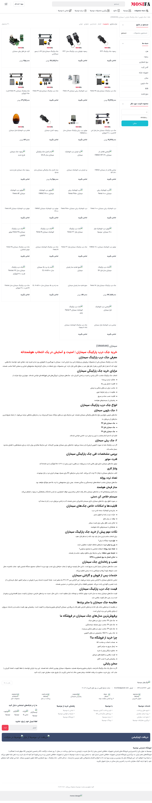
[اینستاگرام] (33, 713)
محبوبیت (106, 24)
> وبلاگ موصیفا (107, 720)
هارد (146, 51)
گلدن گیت (144, 67)
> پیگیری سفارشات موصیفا (141, 720)
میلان (146, 78)
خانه (149, 17)
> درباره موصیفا (107, 717)
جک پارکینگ (53, 758)
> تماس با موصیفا (69, 710)
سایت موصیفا (74, 754)
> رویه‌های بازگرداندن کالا (104, 713)
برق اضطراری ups (41, 758)
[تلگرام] (15, 713)
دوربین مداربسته (73, 758)
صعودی (86, 24)
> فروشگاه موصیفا (69, 717)
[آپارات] (24, 713)
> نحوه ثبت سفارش (143, 717)
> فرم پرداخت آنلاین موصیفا (103, 710)
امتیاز (99, 24)
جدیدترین (93, 24)
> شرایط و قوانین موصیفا (66, 713)
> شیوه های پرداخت (143, 710)
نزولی (81, 24)
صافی (135, 123)
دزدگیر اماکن (62, 758)
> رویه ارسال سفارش (143, 713)
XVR (146, 88)
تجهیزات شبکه (143, 72)
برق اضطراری (143, 62)
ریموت (146, 56)
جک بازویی (142, 17)
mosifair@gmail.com (121, 688)
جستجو (123, 33)
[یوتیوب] (6, 713)
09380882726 (141, 688)
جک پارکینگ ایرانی (131, 17)
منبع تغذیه (144, 94)
